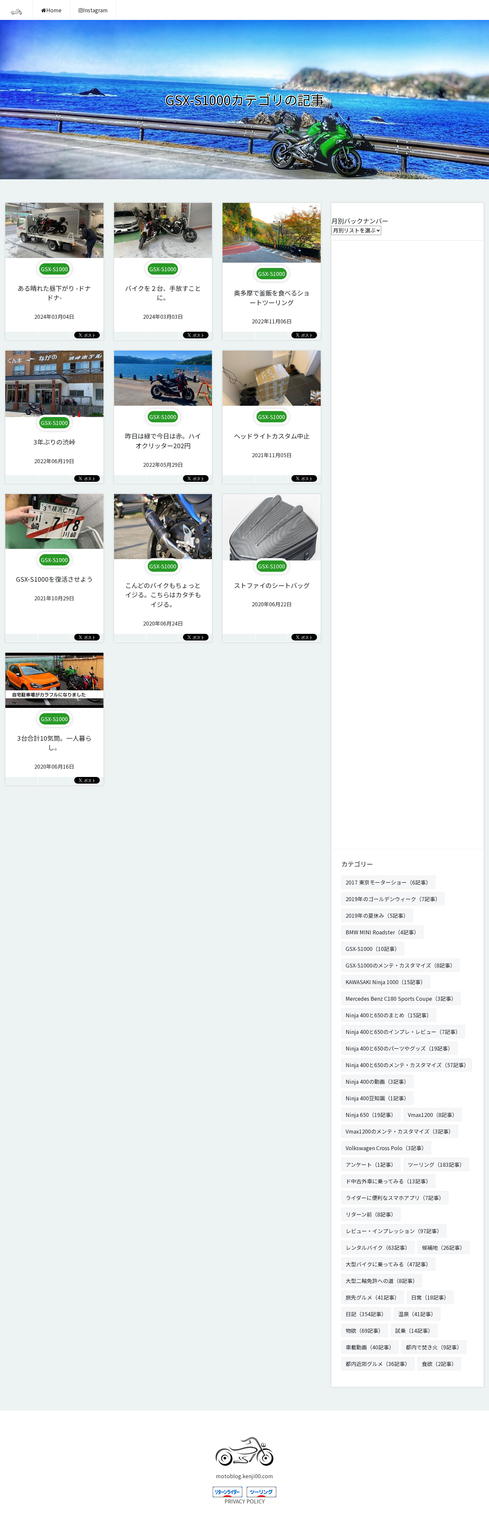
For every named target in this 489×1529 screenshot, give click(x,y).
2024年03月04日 (54, 302)
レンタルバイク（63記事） (378, 1247)
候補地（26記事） (443, 1247)
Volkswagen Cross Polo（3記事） (386, 1148)
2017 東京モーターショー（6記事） (388, 882)
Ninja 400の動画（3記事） (377, 1081)
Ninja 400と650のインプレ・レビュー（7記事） (403, 1032)
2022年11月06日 (272, 306)
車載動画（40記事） (370, 1347)
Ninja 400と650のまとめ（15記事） (389, 1015)
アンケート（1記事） (371, 1164)
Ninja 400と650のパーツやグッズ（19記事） (399, 1048)
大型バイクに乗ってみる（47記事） (388, 1264)
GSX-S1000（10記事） (373, 949)
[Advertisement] (407, 542)
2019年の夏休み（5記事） (377, 915)
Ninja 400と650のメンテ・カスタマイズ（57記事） (407, 1065)
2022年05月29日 (163, 449)
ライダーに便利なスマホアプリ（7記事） (395, 1198)
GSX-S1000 (54, 269)
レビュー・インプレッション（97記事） (394, 1231)
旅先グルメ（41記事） (373, 1297)
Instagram (95, 10)
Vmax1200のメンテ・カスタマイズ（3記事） (400, 1131)
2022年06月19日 (54, 451)
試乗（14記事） (414, 1330)
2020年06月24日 (163, 604)
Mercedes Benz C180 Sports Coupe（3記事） (401, 998)
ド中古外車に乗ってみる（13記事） (388, 1181)
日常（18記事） (430, 1297)
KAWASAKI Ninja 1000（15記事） (386, 982)
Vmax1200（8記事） (432, 1115)
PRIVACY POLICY (245, 1501)
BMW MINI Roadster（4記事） (382, 932)
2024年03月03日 (163, 302)
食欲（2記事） (439, 1364)
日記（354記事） (366, 1314)
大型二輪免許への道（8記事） (382, 1281)
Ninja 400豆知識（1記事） (377, 1098)
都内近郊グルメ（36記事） (378, 1364)
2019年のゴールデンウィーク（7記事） (393, 899)
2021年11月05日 (272, 445)
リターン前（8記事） (371, 1214)
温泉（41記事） (417, 1314)
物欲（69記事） (365, 1330)
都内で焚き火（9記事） (434, 1347)
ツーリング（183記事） (436, 1164)
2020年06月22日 (272, 594)
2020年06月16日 (54, 752)
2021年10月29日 (54, 588)
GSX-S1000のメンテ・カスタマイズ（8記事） (400, 965)
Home (54, 10)
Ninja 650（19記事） (371, 1115)
